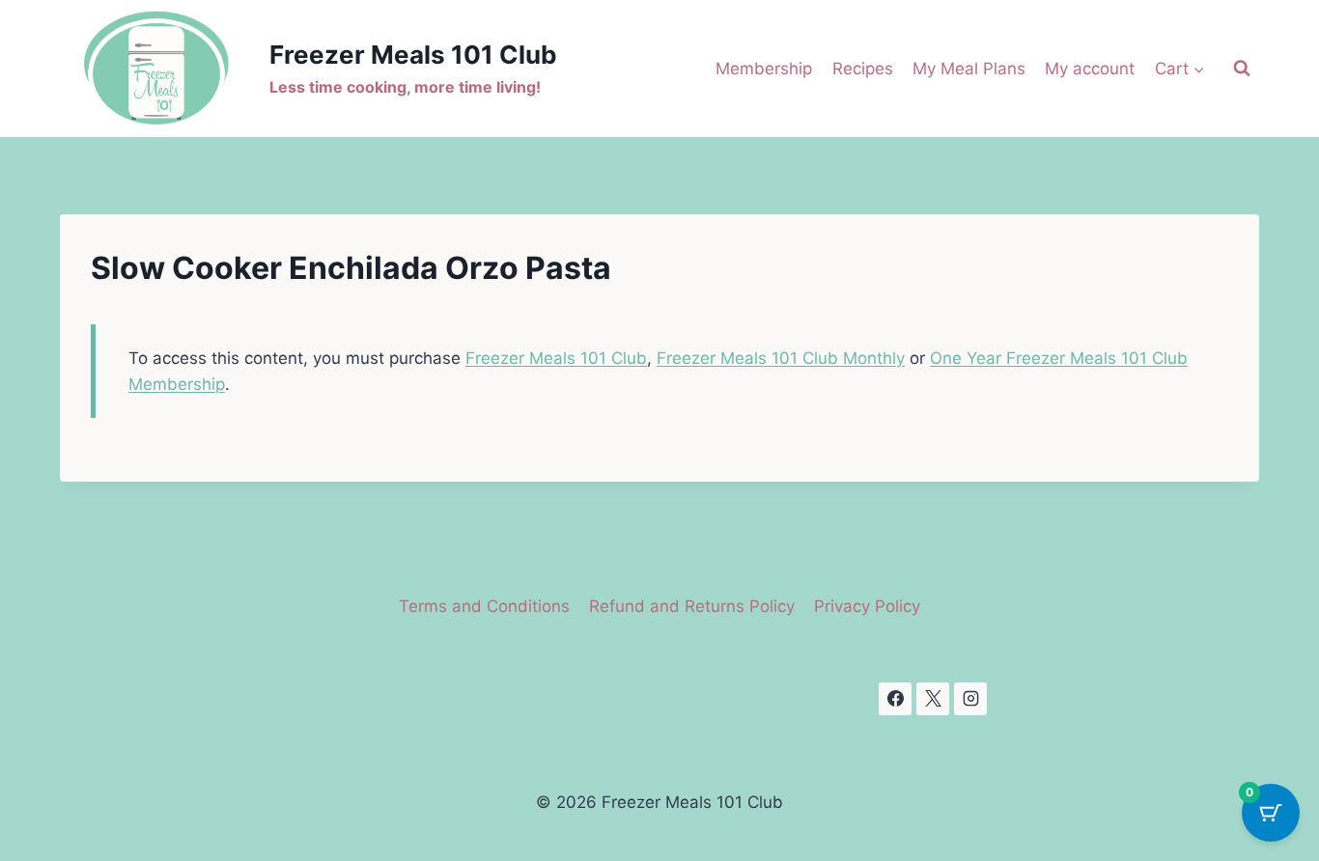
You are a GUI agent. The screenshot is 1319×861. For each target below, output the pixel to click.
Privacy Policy (867, 606)
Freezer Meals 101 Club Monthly (781, 358)
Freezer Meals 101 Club (556, 358)
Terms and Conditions (484, 606)
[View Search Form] (1241, 68)
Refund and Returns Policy (692, 606)
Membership (764, 68)
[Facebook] (895, 698)
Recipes (862, 68)
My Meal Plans (968, 68)
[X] (932, 698)
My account (1090, 68)
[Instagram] (970, 698)
